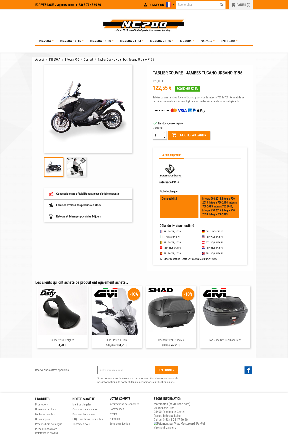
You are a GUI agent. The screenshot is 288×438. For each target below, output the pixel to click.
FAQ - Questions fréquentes (87, 419)
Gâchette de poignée (62, 340)
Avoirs (113, 413)
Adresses (115, 418)
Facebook (248, 370)
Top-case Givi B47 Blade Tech (225, 340)
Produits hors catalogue (48, 424)
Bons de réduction (120, 423)
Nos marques (42, 419)
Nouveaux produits (45, 409)
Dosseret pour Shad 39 (171, 340)
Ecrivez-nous (44, 5)
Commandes (117, 409)
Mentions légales (81, 404)
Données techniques (83, 414)
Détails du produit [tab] (171, 155)
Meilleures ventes (45, 414)
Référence (165, 182)
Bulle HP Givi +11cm (117, 340)
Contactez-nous (81, 424)
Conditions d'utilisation (85, 409)
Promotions (42, 404)
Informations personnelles (124, 404)
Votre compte (120, 399)
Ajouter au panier (189, 135)
